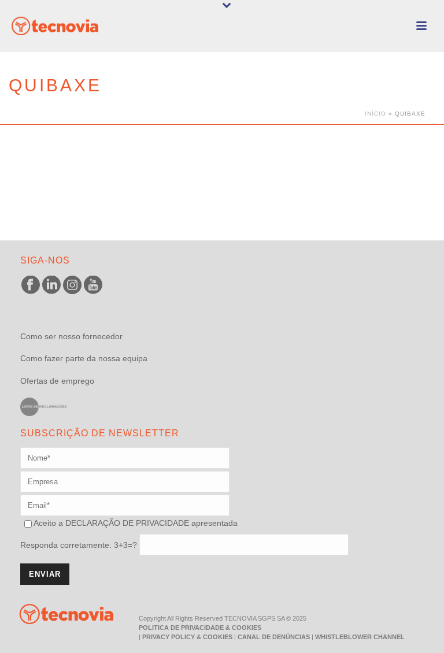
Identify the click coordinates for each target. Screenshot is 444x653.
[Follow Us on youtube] (93, 285)
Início (375, 113)
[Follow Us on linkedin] (51, 285)
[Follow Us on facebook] (30, 285)
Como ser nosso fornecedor (71, 336)
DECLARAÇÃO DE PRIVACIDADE (126, 523)
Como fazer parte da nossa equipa (83, 358)
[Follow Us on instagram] (72, 285)
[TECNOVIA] (58, 613)
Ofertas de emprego (57, 380)
